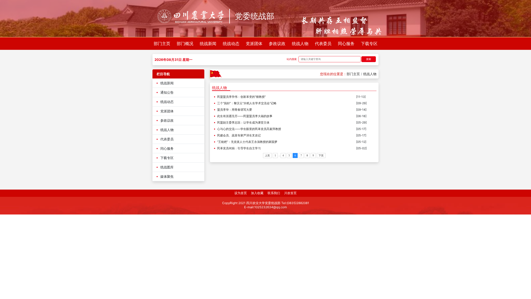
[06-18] (361, 116)
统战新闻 (208, 43)
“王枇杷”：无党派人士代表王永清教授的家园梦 (247, 141)
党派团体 (254, 43)
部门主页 (162, 43)
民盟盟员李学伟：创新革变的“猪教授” (241, 96)
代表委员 (323, 43)
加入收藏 (257, 193)
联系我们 (274, 193)
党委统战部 (254, 16)
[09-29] (361, 103)
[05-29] (361, 122)
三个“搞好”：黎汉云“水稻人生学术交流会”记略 (246, 103)
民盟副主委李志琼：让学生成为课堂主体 (243, 122)
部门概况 (185, 43)
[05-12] (361, 141)
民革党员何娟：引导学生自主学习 (239, 148)
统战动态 (231, 43)
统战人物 (300, 43)
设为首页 (240, 193)
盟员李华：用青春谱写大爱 (234, 109)
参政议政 (277, 43)
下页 (321, 155)
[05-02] (361, 148)
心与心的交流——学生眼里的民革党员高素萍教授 (249, 129)
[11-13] (361, 96)
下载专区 (369, 43)
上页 (267, 155)
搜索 (368, 59)
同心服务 (346, 43)
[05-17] (361, 129)
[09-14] (361, 109)
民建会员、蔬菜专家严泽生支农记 (239, 135)
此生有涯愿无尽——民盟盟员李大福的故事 (244, 116)
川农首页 (290, 193)
